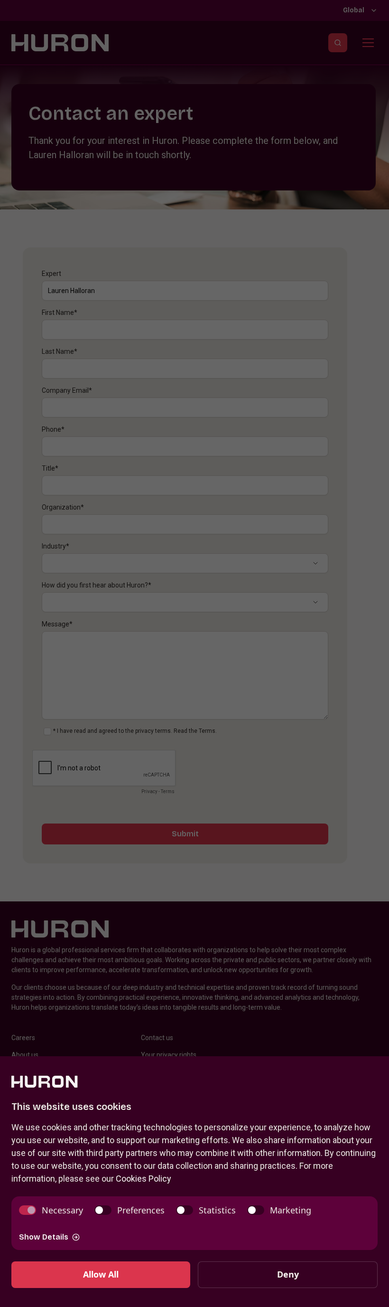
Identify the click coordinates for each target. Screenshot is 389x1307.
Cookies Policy (143, 1179)
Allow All (101, 1274)
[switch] (51, 1210)
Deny (288, 1274)
